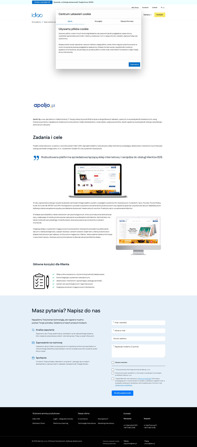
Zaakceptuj (134, 64)
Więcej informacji (127, 21)
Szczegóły (98, 21)
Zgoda (70, 21)
